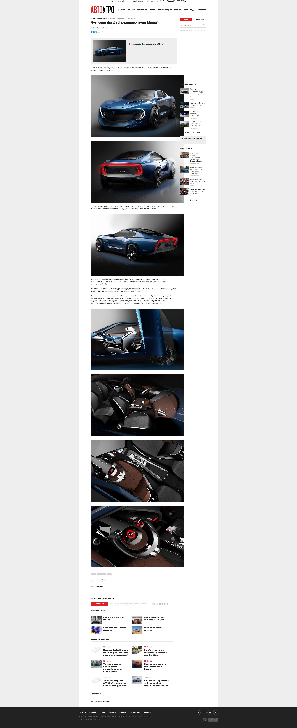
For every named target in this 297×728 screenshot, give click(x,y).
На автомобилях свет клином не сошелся (155, 618)
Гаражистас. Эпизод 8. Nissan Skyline (197, 104)
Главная (121, 10)
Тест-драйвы (142, 10)
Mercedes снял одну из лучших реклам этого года (197, 191)
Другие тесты (184, 132)
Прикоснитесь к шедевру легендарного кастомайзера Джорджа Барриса (196, 157)
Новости (131, 10)
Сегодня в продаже (101, 701)
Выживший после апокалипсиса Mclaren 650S (198, 181)
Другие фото (184, 200)
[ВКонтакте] (92, 32)
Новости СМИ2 (97, 694)
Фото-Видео (134, 712)
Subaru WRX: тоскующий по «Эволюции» (195, 114)
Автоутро (84, 712)
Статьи (103, 712)
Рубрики (177, 10)
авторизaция (99, 604)
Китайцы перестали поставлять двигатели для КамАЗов (155, 653)
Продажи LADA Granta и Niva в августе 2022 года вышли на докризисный (115, 653)
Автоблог (202, 10)
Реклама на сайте (94, 719)
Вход (186, 19)
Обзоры (153, 10)
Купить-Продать (165, 10)
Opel (109, 574)
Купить (112, 712)
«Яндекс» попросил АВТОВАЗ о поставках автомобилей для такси (115, 683)
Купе (93, 574)
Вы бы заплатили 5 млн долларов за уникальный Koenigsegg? (197, 170)
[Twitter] (95, 32)
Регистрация (199, 19)
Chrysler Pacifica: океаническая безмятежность (196, 124)
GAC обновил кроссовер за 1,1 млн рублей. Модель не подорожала (156, 683)
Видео (193, 10)
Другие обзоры (195, 132)
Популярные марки (193, 139)
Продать (122, 712)
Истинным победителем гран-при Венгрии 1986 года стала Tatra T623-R (198, 93)
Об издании (83, 719)
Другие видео (194, 200)
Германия (101, 574)
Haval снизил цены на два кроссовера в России (155, 667)
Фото (186, 10)
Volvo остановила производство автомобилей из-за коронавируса (112, 668)
